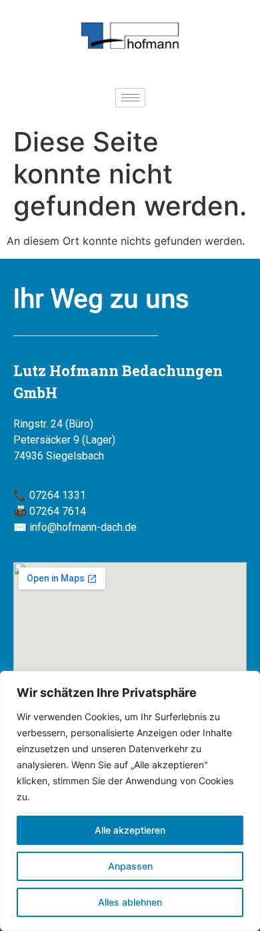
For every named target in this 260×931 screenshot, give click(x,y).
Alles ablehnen (130, 902)
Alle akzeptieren (130, 830)
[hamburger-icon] (130, 97)
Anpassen (130, 866)
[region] (130, 801)
